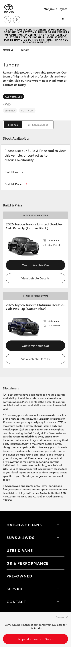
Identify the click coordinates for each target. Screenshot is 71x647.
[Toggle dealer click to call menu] (7, 19)
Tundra (16, 49)
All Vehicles (13, 96)
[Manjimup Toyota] (9, 8)
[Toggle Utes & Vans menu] (58, 550)
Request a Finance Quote (35, 639)
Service (15, 588)
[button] (16, 184)
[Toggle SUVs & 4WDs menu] (58, 537)
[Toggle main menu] (63, 19)
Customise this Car (35, 265)
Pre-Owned (19, 575)
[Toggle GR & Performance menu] (58, 563)
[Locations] (16, 19)
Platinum (27, 110)
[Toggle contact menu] (58, 576)
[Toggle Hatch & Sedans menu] (58, 524)
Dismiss (60, 617)
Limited (10, 110)
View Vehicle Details (35, 278)
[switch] (28, 124)
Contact (16, 601)
